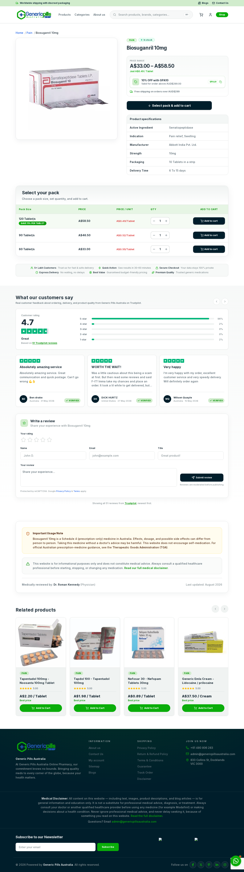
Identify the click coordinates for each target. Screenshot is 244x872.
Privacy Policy (63, 491)
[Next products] (224, 609)
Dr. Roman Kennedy (67, 584)
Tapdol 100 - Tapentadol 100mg (91, 680)
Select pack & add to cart (171, 105)
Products (65, 14)
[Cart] (201, 15)
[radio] (23, 440)
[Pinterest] (208, 864)
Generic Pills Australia (58, 864)
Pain (29, 32)
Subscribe (108, 846)
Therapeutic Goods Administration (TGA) (139, 547)
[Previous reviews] (216, 301)
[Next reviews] (225, 301)
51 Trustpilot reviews (44, 343)
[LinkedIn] (217, 864)
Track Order (145, 772)
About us (99, 14)
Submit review (204, 477)
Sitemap (94, 766)
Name (23, 448)
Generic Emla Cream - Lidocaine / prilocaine (198, 680)
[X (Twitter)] (200, 864)
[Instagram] (225, 864)
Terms (76, 491)
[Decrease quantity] (154, 221)
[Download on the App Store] (211, 843)
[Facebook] (192, 864)
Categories (82, 14)
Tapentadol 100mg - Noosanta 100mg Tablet (37, 680)
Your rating (26, 433)
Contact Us (222, 3)
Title (160, 448)
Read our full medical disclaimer (146, 568)
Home (19, 32)
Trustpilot (130, 503)
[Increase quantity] (166, 221)
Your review (27, 465)
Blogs (205, 3)
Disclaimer (144, 778)
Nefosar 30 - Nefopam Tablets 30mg (144, 680)
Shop (222, 14)
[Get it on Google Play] (176, 843)
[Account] (210, 15)
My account (96, 760)
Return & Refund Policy (152, 754)
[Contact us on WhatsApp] (235, 861)
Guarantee (144, 766)
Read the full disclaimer (146, 815)
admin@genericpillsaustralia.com (134, 821)
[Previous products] (215, 609)
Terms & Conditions (150, 760)
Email (92, 448)
